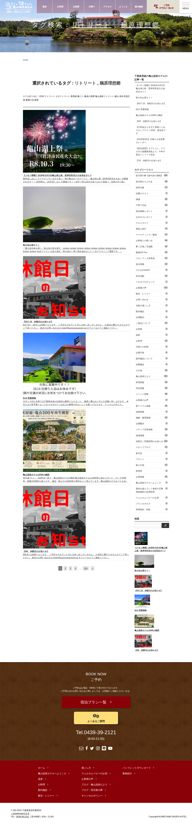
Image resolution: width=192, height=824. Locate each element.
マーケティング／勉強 (151, 234)
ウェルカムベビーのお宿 (151, 498)
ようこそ (123, 6)
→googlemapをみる (20, 813)
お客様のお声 (151, 400)
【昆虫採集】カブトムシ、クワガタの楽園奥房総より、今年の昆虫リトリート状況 (150, 151)
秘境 (36, 100)
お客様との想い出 (151, 240)
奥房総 (74, 96)
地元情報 (151, 264)
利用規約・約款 (151, 509)
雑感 (151, 199)
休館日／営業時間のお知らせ (151, 441)
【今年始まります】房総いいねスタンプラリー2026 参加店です (151, 130)
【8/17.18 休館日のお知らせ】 (151, 103)
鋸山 (117, 96)
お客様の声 (151, 288)
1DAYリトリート (47, 96)
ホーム (41, 768)
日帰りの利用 (151, 347)
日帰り (92, 6)
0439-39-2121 (100, 732)
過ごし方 (86, 768)
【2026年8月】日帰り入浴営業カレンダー (150, 140)
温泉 (44, 6)
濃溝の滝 (29, 100)
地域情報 (151, 435)
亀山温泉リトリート (104, 96)
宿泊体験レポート (151, 211)
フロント (151, 459)
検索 (137, 518)
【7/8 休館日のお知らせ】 (149, 160)
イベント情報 (151, 394)
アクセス (107, 6)
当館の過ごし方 (151, 305)
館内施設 (139, 6)
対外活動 (151, 276)
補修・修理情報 (151, 418)
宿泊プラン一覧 (93, 702)
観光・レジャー (151, 293)
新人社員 (151, 465)
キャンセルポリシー (92, 795)
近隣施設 (151, 364)
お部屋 (76, 6)
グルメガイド (151, 223)
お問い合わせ (151, 299)
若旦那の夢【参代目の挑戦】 (151, 175)
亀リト (80, 96)
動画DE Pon (151, 252)
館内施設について (151, 358)
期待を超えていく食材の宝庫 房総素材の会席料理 (151, 490)
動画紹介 (127, 773)
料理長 (151, 471)
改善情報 (151, 412)
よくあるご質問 (96, 721)
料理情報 (151, 382)
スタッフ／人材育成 (151, 258)
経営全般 (151, 187)
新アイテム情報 (151, 406)
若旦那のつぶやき (151, 181)
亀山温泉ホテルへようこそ (151, 483)
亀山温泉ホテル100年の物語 (149, 115)
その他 (151, 370)
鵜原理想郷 (140, 24)
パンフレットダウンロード (137, 768)
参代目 (151, 453)
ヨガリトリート (63, 96)
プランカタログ (151, 503)
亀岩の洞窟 (89, 96)
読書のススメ (151, 193)
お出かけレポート (151, 217)
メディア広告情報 (151, 429)
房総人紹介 (151, 229)
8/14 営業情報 (142, 109)
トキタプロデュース (151, 282)
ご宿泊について (151, 323)
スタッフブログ (151, 447)
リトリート (91, 24)
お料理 (60, 6)
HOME (25, 60)
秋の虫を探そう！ (144, 97)
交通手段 (151, 352)
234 (86, 568)
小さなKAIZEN (151, 270)
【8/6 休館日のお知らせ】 (149, 121)
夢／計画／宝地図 (151, 246)
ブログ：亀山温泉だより (94, 784)
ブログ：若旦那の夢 (92, 790)
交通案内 (151, 317)
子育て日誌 (151, 205)
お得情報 (151, 477)
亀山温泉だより (151, 376)
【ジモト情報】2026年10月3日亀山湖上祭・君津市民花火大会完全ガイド (150, 88)
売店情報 (151, 388)
